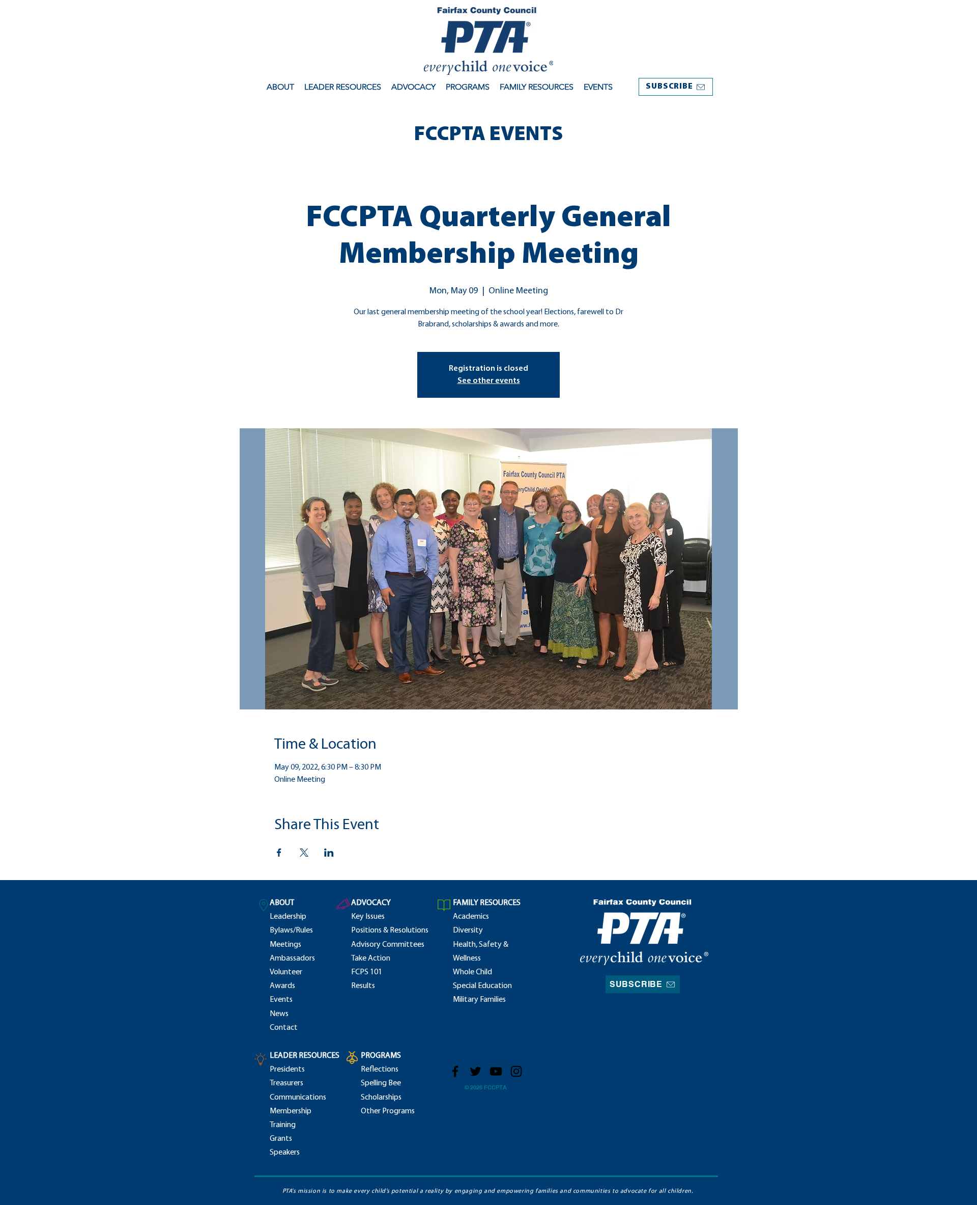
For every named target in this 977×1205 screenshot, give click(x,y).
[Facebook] (455, 1071)
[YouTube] (496, 1071)
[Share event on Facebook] (279, 852)
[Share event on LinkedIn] (329, 852)
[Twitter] (475, 1071)
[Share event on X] (304, 852)
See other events (488, 381)
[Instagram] (516, 1071)
